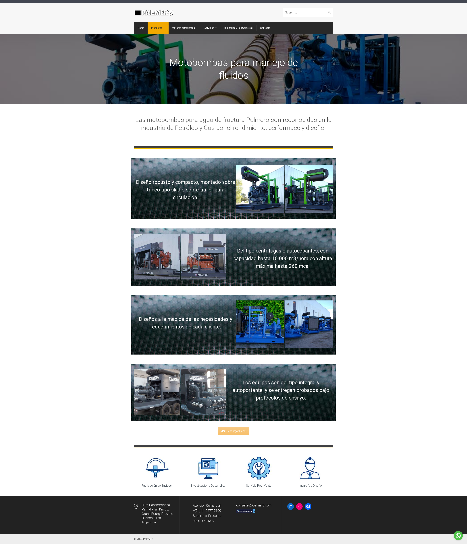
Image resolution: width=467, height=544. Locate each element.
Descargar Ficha (236, 431)
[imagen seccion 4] (309, 324)
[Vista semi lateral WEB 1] (157, 392)
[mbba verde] (260, 324)
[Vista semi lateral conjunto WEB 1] (203, 392)
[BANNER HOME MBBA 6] (260, 189)
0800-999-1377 (204, 521)
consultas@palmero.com (253, 505)
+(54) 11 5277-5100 (207, 510)
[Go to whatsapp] (458, 535)
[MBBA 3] (203, 256)
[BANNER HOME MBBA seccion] (309, 189)
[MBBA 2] (157, 256)
